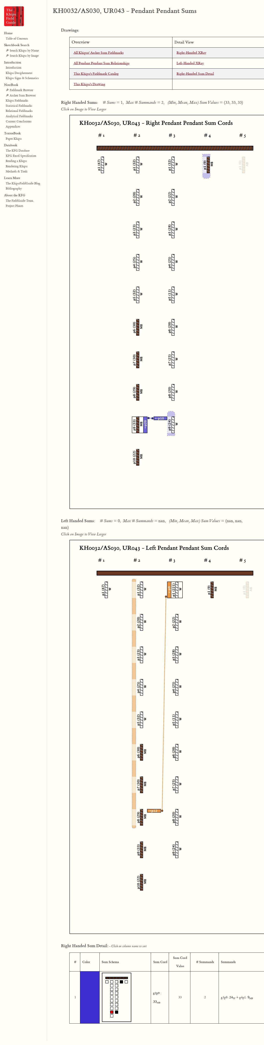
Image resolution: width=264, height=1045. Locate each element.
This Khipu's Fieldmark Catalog (96, 74)
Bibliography (14, 189)
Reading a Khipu (16, 161)
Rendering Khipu (16, 166)
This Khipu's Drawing (89, 84)
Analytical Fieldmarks (19, 116)
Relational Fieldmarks (19, 111)
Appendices (13, 127)
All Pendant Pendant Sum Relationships (101, 63)
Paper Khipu (14, 139)
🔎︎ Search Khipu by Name (22, 51)
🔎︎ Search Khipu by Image (22, 56)
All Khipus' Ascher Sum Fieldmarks (99, 53)
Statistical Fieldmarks (19, 106)
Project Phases (14, 206)
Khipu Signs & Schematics (22, 78)
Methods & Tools (16, 171)
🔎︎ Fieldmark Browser (19, 90)
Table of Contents (17, 39)
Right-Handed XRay (191, 53)
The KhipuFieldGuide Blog (23, 183)
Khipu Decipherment (19, 73)
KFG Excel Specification (21, 156)
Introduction (13, 68)
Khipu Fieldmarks (17, 101)
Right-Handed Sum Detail (195, 74)
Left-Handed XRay (190, 63)
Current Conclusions (19, 121)
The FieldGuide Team (19, 201)
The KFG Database (17, 151)
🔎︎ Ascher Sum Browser (21, 95)
